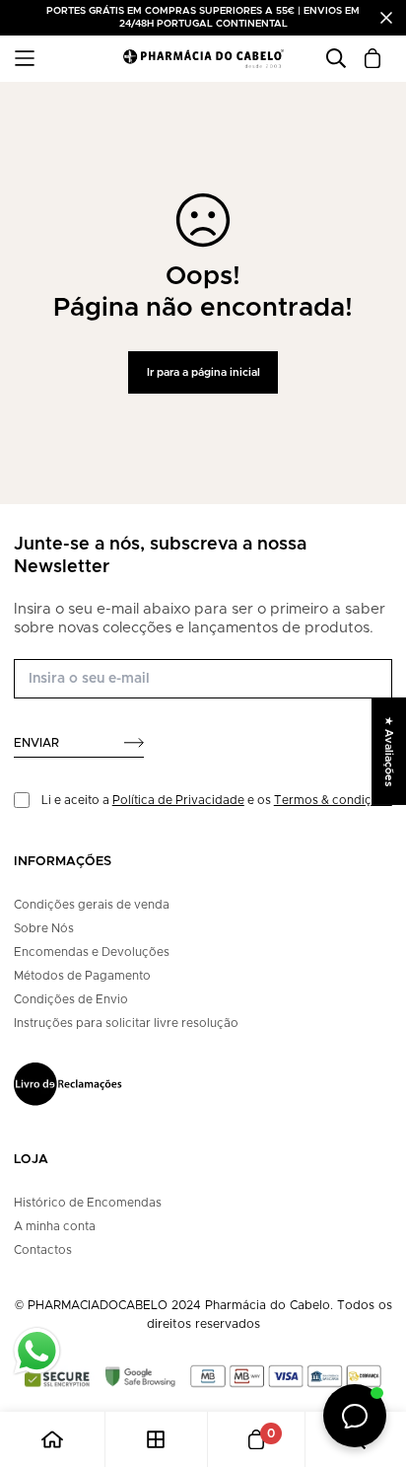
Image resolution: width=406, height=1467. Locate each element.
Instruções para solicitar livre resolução (126, 1023)
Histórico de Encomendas (88, 1203)
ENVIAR (36, 743)
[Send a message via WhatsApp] (37, 1351)
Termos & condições (333, 800)
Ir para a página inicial (203, 372)
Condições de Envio (71, 999)
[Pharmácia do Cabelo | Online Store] (203, 58)
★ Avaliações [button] (388, 750)
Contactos (43, 1250)
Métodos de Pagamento (82, 976)
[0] (256, 1439)
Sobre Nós (44, 928)
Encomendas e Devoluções (91, 952)
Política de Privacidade (178, 800)
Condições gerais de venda (91, 905)
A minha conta (55, 1226)
